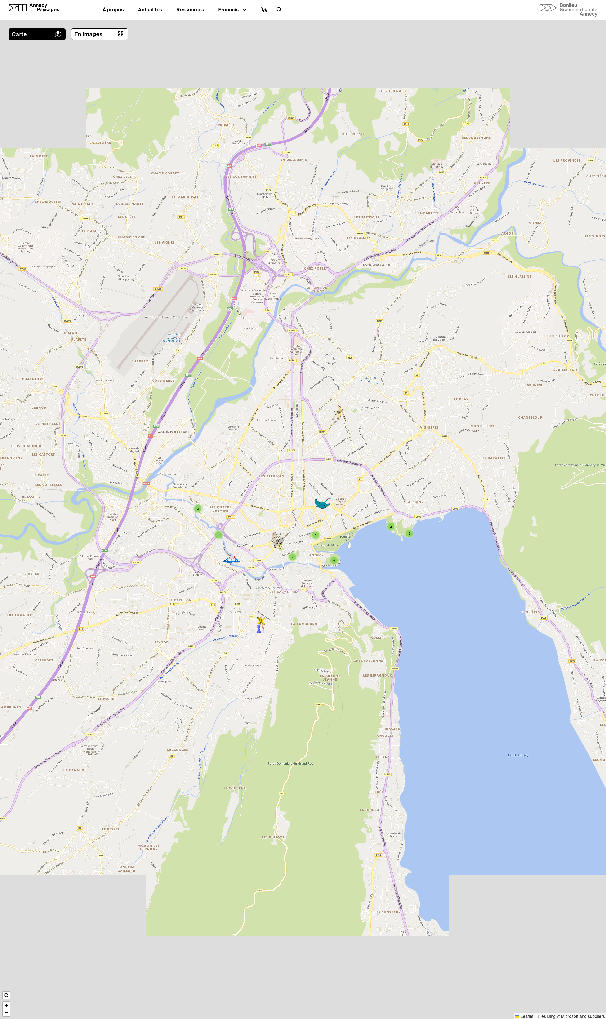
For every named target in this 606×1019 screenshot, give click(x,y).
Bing (551, 1016)
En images (88, 34)
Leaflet (526, 1016)
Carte (19, 34)
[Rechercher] (279, 10)
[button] (264, 9)
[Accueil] (34, 8)
